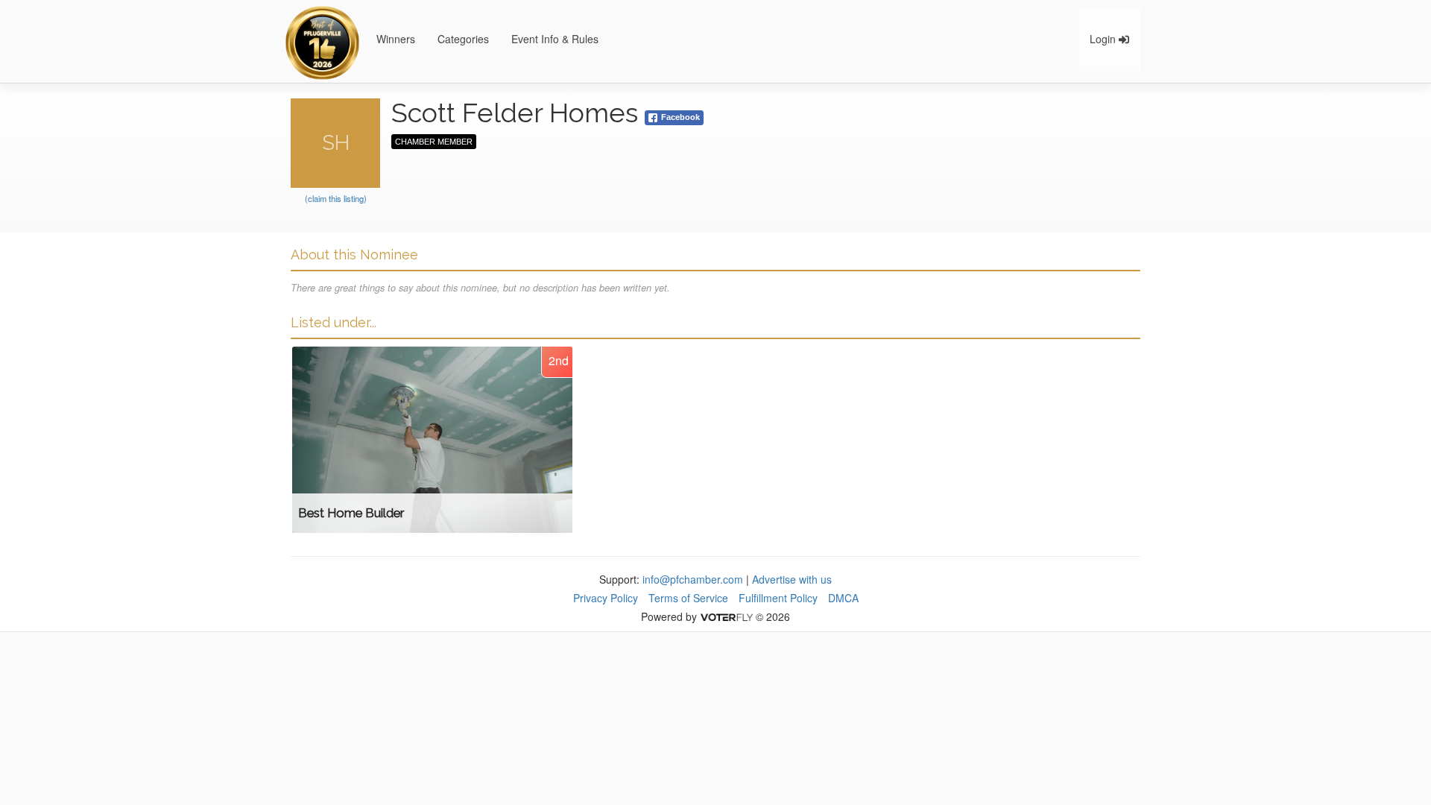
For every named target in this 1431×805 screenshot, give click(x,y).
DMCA (843, 597)
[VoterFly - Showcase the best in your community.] (726, 616)
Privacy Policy (605, 597)
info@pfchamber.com (692, 579)
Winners (395, 38)
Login (1104, 38)
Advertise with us (792, 579)
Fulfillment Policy (778, 597)
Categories (463, 38)
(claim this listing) (336, 198)
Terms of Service (688, 597)
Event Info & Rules (554, 38)
